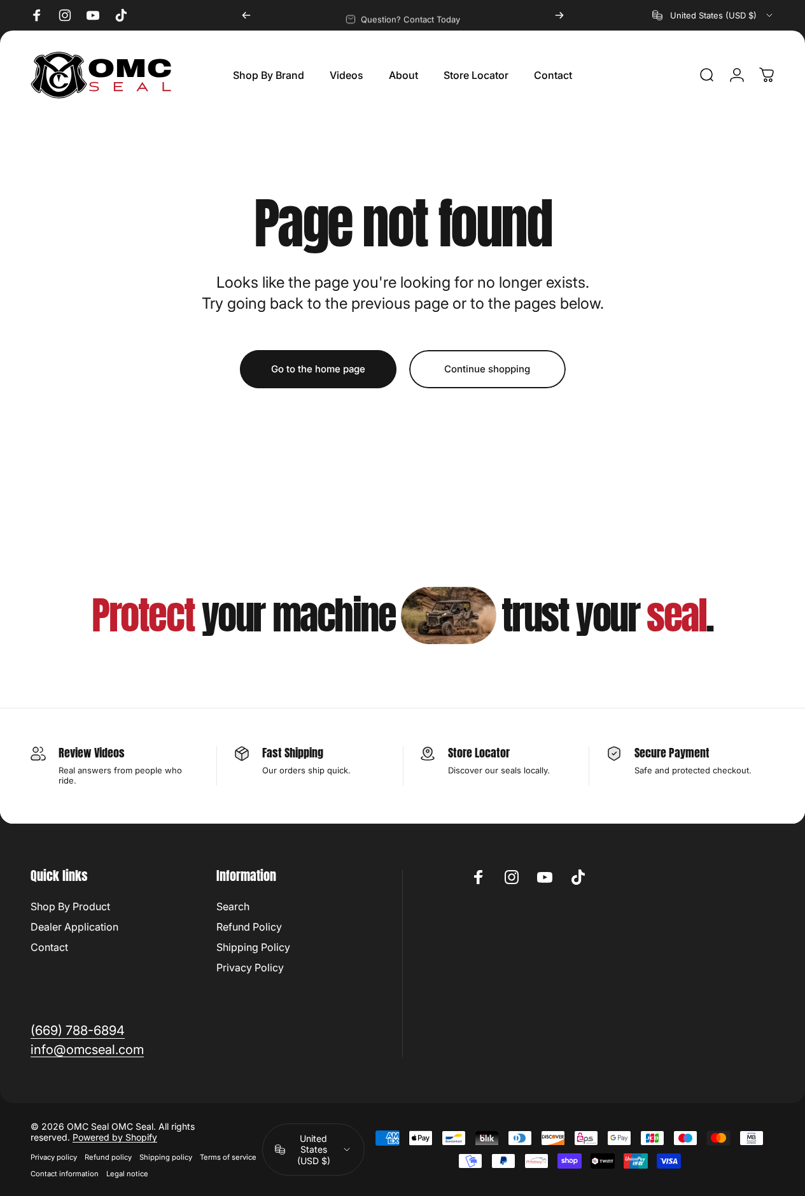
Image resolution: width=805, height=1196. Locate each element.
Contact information (65, 1173)
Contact (49, 947)
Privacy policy (54, 1157)
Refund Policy (249, 926)
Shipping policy (165, 1157)
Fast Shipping (292, 752)
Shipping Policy (253, 947)
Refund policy (108, 1157)
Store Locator (479, 752)
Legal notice (127, 1173)
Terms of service (228, 1157)
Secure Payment (672, 752)
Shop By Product (70, 906)
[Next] (559, 15)
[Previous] (246, 15)
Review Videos (92, 752)
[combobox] (713, 15)
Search (232, 906)
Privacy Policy (250, 967)
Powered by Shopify (115, 1137)
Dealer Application (74, 926)
